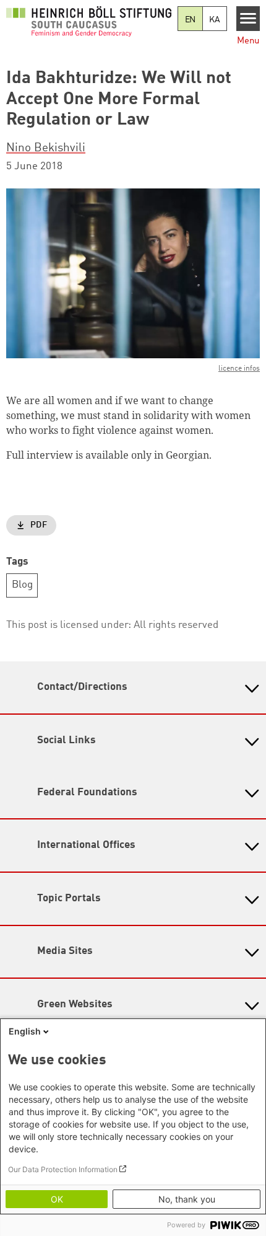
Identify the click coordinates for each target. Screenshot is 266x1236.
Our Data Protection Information (63, 1169)
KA (214, 19)
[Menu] (248, 18)
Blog (22, 585)
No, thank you (186, 1199)
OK (57, 1199)
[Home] (88, 21)
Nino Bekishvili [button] (45, 148)
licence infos (239, 369)
